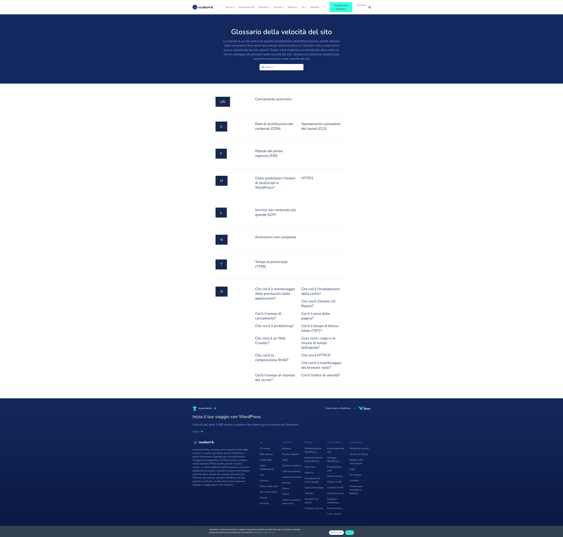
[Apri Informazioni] (305, 7)
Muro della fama (268, 492)
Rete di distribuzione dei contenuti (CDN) (274, 126)
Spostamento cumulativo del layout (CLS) (320, 126)
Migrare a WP (334, 481)
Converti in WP (335, 487)
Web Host (310, 467)
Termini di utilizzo (359, 454)
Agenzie (309, 472)
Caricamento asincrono (273, 99)
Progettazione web (334, 468)
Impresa (286, 448)
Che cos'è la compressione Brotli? (271, 357)
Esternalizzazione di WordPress (314, 459)
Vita (262, 474)
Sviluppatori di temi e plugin (312, 480)
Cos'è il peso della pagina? (315, 316)
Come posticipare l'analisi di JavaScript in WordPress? (275, 183)
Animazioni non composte (275, 237)
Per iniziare (355, 474)
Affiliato (309, 493)
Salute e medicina (291, 465)
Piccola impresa (290, 454)
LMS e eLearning (291, 471)
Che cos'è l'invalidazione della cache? (320, 291)
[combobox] (281, 67)
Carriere (264, 480)
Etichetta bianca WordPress (313, 450)
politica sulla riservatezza (356, 461)
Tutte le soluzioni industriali (291, 501)
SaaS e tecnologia (314, 487)
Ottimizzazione (335, 476)
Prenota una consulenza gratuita (356, 490)
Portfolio (264, 503)
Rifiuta (350, 532)
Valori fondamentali (267, 467)
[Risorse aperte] (297, 7)
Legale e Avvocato (292, 477)
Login (352, 469)
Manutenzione (334, 508)
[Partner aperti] (283, 7)
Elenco (285, 488)
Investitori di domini (311, 500)
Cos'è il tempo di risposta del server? (275, 377)
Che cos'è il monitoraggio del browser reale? (321, 365)
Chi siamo (265, 448)
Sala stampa (266, 454)
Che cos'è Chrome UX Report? (318, 303)
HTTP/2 (307, 178)
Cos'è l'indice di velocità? (320, 375)
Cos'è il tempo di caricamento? (268, 316)
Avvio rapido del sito (335, 450)
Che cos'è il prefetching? (274, 326)
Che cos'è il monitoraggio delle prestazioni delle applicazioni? (275, 294)
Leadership (266, 460)
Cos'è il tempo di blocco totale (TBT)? (319, 328)
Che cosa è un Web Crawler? (270, 340)
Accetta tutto (336, 532)
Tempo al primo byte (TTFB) (271, 264)
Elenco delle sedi (269, 486)
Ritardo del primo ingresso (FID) (269, 153)
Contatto (354, 480)
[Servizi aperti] (234, 7)
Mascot (263, 497)
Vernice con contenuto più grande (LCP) (275, 212)
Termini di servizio (359, 448)
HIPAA (285, 494)
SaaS (285, 460)
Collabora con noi (314, 508)
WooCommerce (335, 493)
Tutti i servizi (334, 514)
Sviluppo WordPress (333, 459)
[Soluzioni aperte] (269, 7)
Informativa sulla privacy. (264, 532)
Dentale (286, 482)
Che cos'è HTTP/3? (316, 355)
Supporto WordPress (333, 500)
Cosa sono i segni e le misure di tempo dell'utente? (318, 343)
